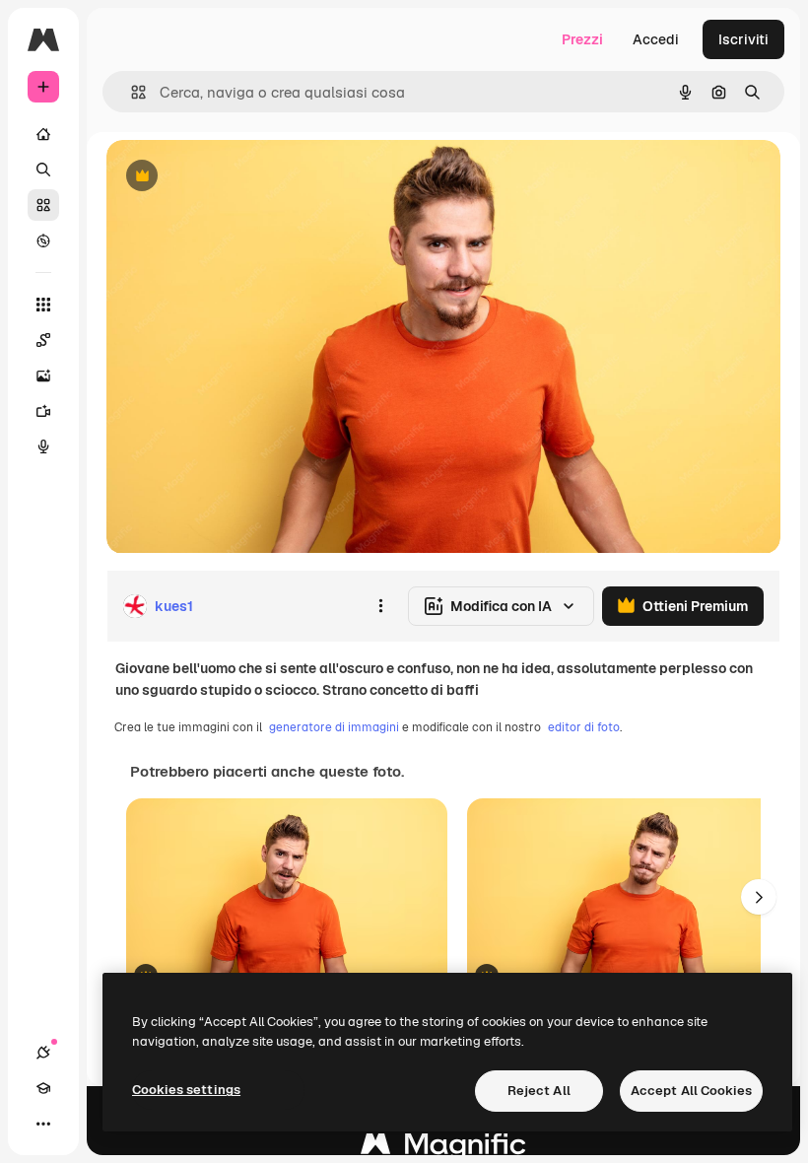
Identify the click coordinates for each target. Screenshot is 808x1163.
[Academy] (43, 1088)
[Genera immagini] (43, 375)
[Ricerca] (43, 169)
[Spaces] (43, 340)
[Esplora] (43, 240)
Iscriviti (743, 39)
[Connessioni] (43, 1052)
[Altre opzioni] (380, 606)
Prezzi (582, 39)
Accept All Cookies (691, 1090)
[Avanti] (758, 896)
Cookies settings (186, 1089)
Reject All (539, 1090)
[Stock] (43, 205)
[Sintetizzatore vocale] (43, 446)
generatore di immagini (334, 727)
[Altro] (43, 1123)
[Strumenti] (43, 304)
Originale (236, 177)
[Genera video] (43, 411)
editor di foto (584, 727)
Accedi (656, 39)
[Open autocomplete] (130, 92)
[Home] (43, 134)
